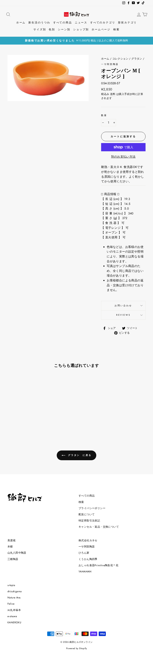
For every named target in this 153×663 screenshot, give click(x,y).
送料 (112, 94)
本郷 (10, 546)
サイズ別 (39, 29)
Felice (10, 604)
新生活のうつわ (39, 22)
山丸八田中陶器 (16, 553)
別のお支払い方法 (123, 156)
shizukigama (14, 591)
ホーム (21, 22)
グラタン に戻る (79, 455)
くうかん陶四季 (88, 559)
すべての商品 (62, 22)
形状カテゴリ (127, 22)
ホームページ (101, 29)
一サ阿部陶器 (110, 64)
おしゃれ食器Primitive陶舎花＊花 (98, 565)
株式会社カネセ (88, 540)
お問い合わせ (123, 305)
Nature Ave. (14, 597)
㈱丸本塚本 (14, 610)
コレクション (120, 58)
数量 (104, 115)
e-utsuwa (12, 616)
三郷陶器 (12, 559)
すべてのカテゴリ (102, 22)
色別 (52, 29)
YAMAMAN (85, 571)
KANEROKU (14, 622)
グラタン (136, 58)
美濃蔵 (11, 540)
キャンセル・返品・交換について (99, 527)
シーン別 (64, 29)
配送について (87, 514)
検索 (116, 29)
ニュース (81, 22)
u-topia (11, 585)
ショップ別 (81, 29)
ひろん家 (84, 553)
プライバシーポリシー (92, 508)
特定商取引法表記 (89, 520)
